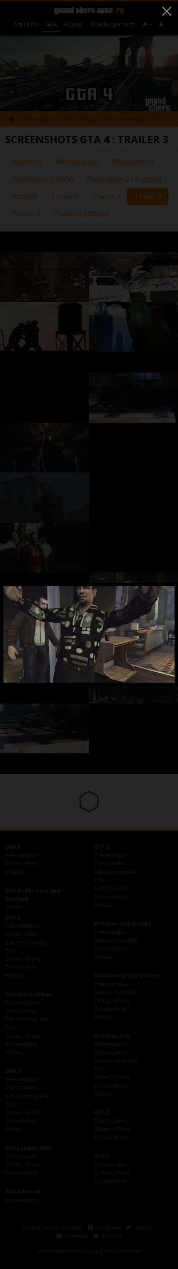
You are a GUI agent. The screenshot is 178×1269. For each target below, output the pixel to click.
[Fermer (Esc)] (166, 11)
